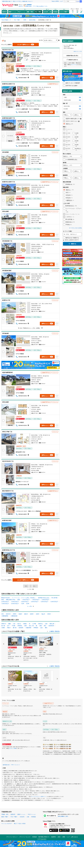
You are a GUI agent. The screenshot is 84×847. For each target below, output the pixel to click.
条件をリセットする (78, 51)
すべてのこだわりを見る (75, 228)
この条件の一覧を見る (54, 631)
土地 (50, 12)
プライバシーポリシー (12, 837)
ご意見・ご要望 (61, 837)
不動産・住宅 (4, 814)
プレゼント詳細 (12, 748)
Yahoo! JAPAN (55, 1)
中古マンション (22, 12)
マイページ (74, 64)
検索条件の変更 (67, 91)
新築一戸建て (30, 12)
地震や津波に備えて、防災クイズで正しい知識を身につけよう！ (17, 1)
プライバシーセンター (25, 837)
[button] (4, 638)
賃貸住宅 (4, 12)
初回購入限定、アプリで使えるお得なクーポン (36, 6)
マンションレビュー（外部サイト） (39, 796)
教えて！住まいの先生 (20, 823)
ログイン (21, 6)
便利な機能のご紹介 (63, 816)
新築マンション (13, 12)
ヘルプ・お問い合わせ (72, 837)
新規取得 (29, 4)
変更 (80, 97)
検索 (81, 1)
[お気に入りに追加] (57, 77)
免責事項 (53, 837)
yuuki (78, 1)
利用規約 (34, 837)
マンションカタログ (6, 823)
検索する (73, 244)
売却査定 (55, 12)
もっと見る (29, 606)
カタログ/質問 (63, 12)
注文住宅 (45, 12)
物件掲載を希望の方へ (44, 837)
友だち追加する (51, 815)
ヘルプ (61, 1)
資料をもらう (47, 78)
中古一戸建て (38, 12)
